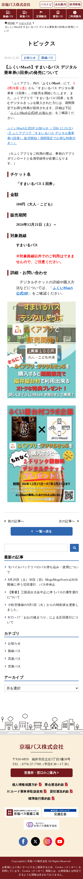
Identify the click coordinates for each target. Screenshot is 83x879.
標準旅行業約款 (39, 798)
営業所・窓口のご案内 (40, 772)
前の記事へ (16, 521)
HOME (11, 23)
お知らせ (14, 643)
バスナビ (46, 4)
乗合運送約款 (54, 784)
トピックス (25, 23)
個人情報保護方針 (25, 784)
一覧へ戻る (44, 531)
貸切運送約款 (59, 791)
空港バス (14, 666)
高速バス (14, 658)
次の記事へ (67, 521)
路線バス (14, 651)
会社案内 (60, 4)
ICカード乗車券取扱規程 (25, 791)
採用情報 (75, 4)
